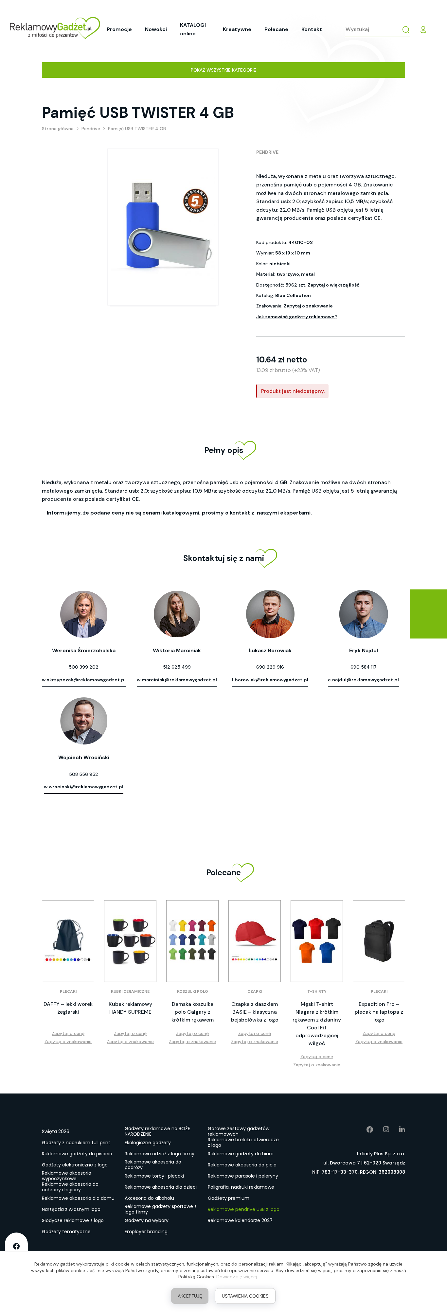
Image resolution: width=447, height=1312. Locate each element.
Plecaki (68, 991)
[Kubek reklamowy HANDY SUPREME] (130, 941)
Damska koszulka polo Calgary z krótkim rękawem (192, 1012)
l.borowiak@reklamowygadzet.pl (270, 680)
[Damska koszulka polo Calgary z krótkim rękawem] (192, 941)
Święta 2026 (55, 1131)
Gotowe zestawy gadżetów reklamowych (238, 1131)
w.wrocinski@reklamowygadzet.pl (83, 787)
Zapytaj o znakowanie (308, 306)
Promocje (119, 29)
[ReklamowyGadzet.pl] (55, 29)
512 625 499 (177, 667)
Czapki (254, 991)
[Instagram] (381, 1129)
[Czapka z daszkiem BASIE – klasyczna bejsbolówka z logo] (254, 941)
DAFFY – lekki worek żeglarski (68, 1008)
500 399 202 (83, 667)
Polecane (276, 29)
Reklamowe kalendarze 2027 (240, 1220)
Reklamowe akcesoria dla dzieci (161, 1187)
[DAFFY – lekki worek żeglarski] (68, 941)
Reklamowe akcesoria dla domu (78, 1198)
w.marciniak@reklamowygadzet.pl (177, 680)
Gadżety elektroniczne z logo (75, 1165)
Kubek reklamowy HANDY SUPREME (130, 1008)
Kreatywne (237, 29)
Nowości (156, 29)
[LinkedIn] (397, 1129)
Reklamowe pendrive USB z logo (243, 1209)
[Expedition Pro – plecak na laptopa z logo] (379, 941)
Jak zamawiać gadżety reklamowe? (296, 317)
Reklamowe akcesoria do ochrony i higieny (70, 1187)
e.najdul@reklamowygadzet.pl (363, 680)
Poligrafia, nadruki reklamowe (241, 1187)
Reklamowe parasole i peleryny (243, 1176)
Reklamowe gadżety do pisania (77, 1153)
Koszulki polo (192, 991)
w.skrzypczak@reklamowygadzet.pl (84, 680)
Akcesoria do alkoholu (149, 1198)
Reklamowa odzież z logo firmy (159, 1153)
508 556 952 (83, 774)
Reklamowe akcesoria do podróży (153, 1165)
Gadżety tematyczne (66, 1231)
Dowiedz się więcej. (237, 1277)
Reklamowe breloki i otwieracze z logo (243, 1142)
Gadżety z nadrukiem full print (76, 1142)
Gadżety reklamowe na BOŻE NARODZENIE (157, 1131)
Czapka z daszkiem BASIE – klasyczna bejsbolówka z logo (254, 1012)
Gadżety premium (228, 1198)
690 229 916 (270, 667)
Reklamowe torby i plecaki (154, 1176)
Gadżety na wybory (147, 1220)
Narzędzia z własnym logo (71, 1209)
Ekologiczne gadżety (148, 1142)
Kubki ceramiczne (130, 991)
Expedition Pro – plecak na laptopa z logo (379, 1012)
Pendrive (267, 152)
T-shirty (317, 991)
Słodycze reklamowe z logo (73, 1220)
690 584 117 (363, 667)
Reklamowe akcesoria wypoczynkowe (66, 1176)
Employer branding (146, 1231)
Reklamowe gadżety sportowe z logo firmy (161, 1209)
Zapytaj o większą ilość (334, 285)
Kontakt (311, 29)
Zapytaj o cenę (68, 1033)
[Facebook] (365, 1129)
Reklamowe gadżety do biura (241, 1153)
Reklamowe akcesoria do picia (242, 1165)
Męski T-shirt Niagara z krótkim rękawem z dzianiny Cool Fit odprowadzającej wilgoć (317, 1024)
